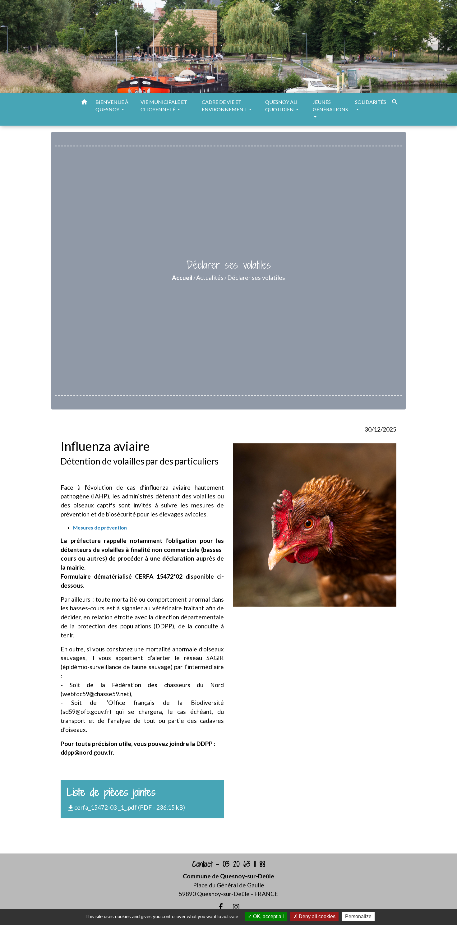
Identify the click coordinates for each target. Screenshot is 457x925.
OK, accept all (268, 916)
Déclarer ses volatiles (256, 277)
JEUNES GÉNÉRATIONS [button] (330, 105)
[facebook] (221, 906)
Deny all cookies (316, 916)
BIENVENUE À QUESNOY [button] (111, 105)
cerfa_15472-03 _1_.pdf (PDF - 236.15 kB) (126, 807)
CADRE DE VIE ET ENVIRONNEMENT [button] (225, 105)
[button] (84, 103)
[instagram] (236, 906)
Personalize (358, 916)
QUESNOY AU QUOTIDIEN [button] (281, 105)
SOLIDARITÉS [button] (370, 102)
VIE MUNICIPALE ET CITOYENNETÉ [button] (164, 105)
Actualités (210, 277)
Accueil (182, 277)
